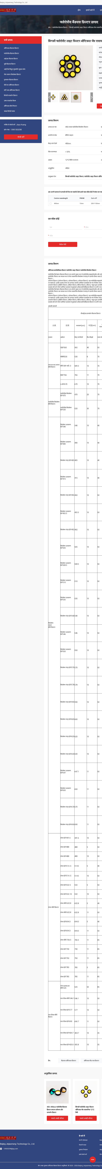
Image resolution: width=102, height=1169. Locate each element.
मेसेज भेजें (62, 244)
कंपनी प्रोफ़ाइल (83, 1140)
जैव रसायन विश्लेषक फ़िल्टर (12, 74)
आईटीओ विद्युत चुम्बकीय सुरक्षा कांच (14, 69)
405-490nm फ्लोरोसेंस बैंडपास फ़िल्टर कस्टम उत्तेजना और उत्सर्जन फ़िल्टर (57, 1109)
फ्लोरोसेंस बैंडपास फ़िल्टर (59, 27)
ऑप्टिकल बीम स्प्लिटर (10, 106)
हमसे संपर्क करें (83, 1154)
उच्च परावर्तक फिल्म (10, 101)
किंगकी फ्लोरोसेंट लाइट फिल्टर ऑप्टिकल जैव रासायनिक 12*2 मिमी (84, 1109)
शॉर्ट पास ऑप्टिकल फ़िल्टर (12, 90)
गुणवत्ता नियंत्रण (83, 1149)
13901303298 (16, 130)
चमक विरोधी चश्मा (9, 111)
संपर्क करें (21, 137)
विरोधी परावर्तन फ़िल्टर (10, 95)
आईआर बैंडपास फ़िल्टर (11, 59)
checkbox (50, 203)
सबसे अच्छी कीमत (57, 1118)
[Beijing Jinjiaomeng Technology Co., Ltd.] (8, 10)
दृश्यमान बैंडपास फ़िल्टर (11, 80)
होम (49, 27)
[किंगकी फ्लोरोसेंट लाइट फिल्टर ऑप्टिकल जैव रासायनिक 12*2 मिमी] (70, 68)
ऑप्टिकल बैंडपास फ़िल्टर (11, 48)
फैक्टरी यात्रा (82, 1145)
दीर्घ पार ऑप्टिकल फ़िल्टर (11, 85)
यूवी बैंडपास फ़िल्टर (9, 64)
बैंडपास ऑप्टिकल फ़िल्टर (68, 1061)
